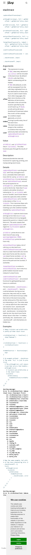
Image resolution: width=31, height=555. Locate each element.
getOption (27, 19)
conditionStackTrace (10, 50)
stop (6, 337)
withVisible (12, 376)
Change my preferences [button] (18, 547)
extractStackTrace (9, 36)
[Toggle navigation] (4, 2)
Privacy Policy (15, 535)
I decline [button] (18, 543)
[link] (15, 535)
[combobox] (26, 3)
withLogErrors (8, 19)
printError (7, 25)
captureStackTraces (10, 15)
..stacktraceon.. (9, 57)
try (4, 362)
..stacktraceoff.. (9, 61)
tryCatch (9, 374)
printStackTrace (9, 30)
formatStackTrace (9, 42)
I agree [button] (19, 539)
